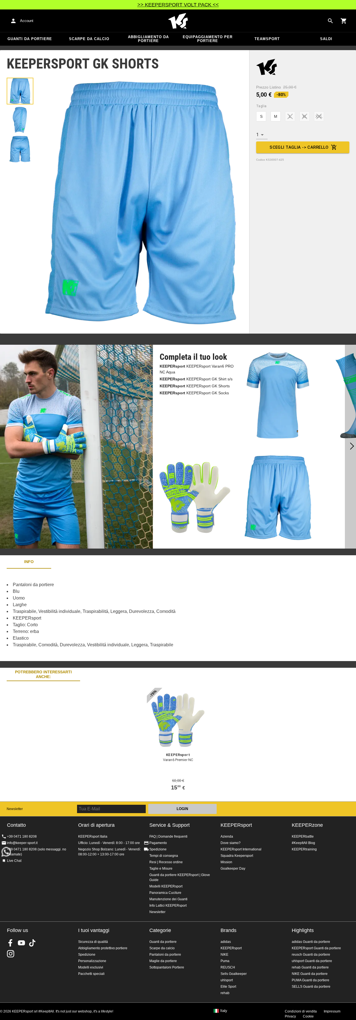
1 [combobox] (257, 134)
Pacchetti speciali (91, 974)
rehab (225, 993)
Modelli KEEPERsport (165, 886)
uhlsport (227, 980)
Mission (226, 862)
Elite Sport (228, 987)
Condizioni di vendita (301, 1011)
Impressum (332, 1011)
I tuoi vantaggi (93, 930)
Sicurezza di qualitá (93, 942)
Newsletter (15, 809)
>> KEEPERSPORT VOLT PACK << (178, 5)
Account (26, 21)
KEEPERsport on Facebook (10, 942)
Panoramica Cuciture (165, 893)
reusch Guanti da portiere (311, 955)
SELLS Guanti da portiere (311, 987)
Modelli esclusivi (90, 967)
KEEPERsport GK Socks (194, 393)
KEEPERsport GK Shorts (195, 386)
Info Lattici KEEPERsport (168, 906)
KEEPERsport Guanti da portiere (316, 948)
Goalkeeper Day (233, 868)
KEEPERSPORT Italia (178, 21)
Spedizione (158, 849)
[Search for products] (330, 20)
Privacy (290, 1016)
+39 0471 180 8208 (22, 836)
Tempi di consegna (163, 856)
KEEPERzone (307, 825)
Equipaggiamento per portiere (208, 39)
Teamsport (267, 39)
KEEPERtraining (304, 849)
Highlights (303, 930)
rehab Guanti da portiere (310, 967)
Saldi (326, 39)
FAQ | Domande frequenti (168, 836)
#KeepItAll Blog (303, 843)
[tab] (20, 91)
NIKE (224, 955)
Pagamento (158, 843)
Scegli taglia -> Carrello (299, 147)
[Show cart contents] (343, 20)
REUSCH (228, 967)
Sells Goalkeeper (234, 974)
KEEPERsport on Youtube (21, 942)
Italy (223, 1011)
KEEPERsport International (241, 849)
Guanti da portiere (30, 39)
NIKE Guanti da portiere (310, 974)
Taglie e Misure (160, 868)
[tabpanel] (97, 615)
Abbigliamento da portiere (148, 39)
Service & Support (169, 825)
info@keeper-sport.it (22, 843)
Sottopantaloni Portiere (166, 967)
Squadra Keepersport (237, 856)
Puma (225, 961)
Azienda (227, 836)
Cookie (308, 1016)
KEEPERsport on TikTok (32, 942)
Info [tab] (29, 561)
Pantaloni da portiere (165, 955)
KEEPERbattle (303, 836)
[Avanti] (350, 447)
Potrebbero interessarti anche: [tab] (43, 674)
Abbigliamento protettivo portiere (102, 948)
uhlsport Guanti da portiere (312, 961)
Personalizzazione (92, 961)
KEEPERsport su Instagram (10, 953)
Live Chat (14, 861)
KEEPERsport (236, 825)
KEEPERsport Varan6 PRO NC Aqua (197, 369)
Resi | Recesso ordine (166, 862)
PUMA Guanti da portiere (310, 980)
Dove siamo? (231, 843)
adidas (226, 942)
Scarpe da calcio (89, 39)
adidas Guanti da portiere (311, 942)
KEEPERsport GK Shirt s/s (196, 379)
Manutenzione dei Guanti (168, 899)
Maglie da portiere (163, 961)
